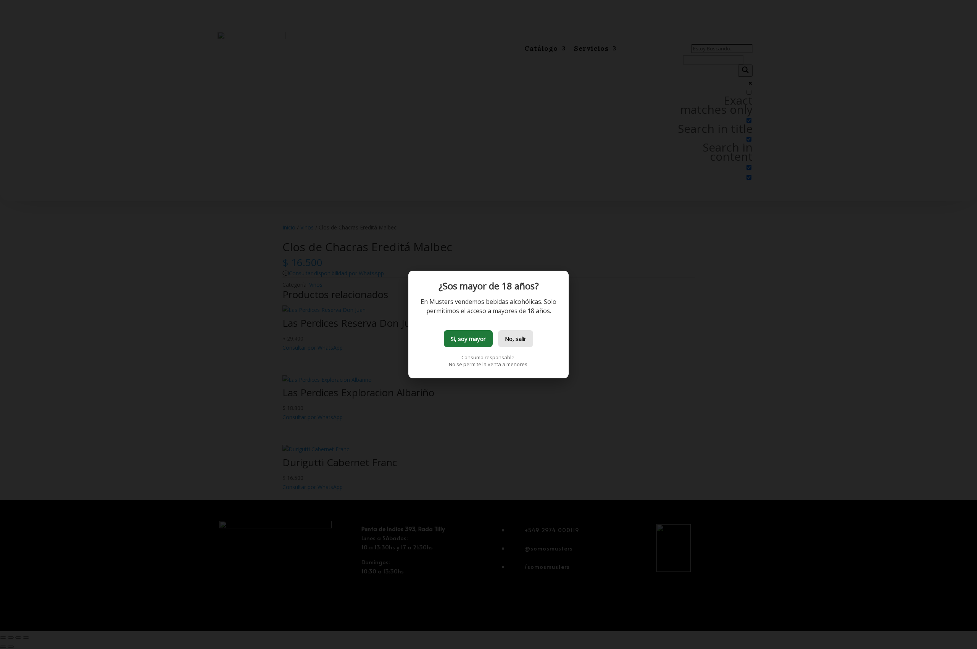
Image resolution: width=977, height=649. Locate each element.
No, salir (515, 338)
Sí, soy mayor (468, 338)
